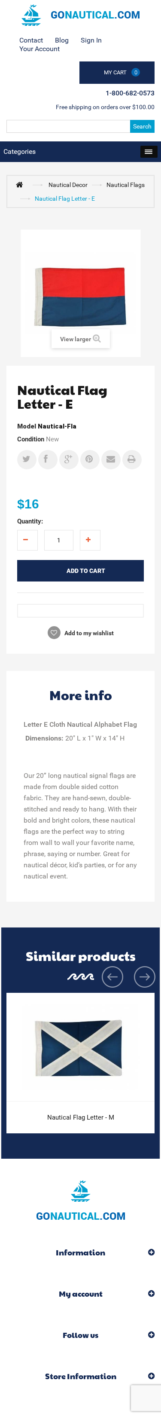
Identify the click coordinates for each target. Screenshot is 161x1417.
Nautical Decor (68, 184)
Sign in (91, 40)
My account (81, 1293)
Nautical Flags (125, 184)
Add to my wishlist (88, 633)
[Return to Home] (21, 184)
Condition (30, 439)
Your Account (39, 49)
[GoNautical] (80, 15)
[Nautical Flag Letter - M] (80, 1047)
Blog (62, 40)
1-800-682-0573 (130, 93)
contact (31, 40)
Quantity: (30, 521)
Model (26, 426)
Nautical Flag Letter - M (80, 1117)
